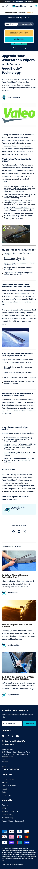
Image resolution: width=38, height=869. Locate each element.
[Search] (7, 6)
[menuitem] (3, 736)
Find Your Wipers (9, 786)
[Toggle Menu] (3, 6)
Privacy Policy (7, 818)
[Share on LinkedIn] (19, 531)
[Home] (19, 6)
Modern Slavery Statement (13, 821)
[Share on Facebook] (13, 531)
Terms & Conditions (10, 811)
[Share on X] (25, 531)
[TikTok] (7, 736)
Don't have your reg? (19, 48)
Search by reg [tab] (11, 24)
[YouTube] (17, 736)
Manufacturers (8, 779)
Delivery (5, 805)
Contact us (6, 795)
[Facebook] (3, 736)
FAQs (4, 792)
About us (5, 789)
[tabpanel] (19, 39)
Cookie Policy (7, 815)
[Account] (31, 6)
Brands (4, 782)
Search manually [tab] (26, 24)
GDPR (4, 808)
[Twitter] (12, 736)
